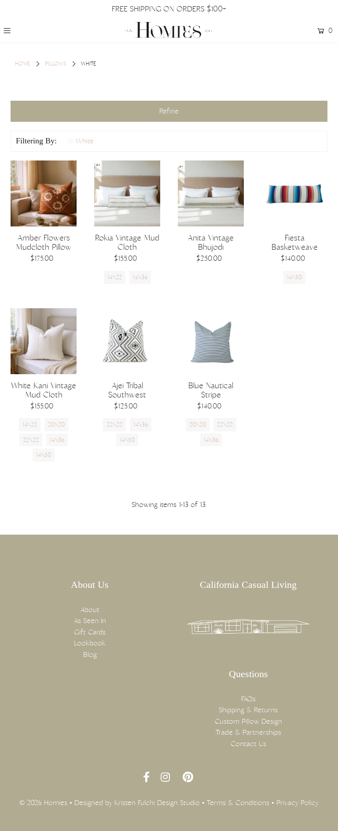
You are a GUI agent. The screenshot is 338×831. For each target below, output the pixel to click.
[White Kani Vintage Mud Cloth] (44, 341)
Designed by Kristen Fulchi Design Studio (137, 802)
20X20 (56, 424)
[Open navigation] (34, 30)
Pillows (55, 64)
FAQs (248, 699)
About (90, 609)
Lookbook (90, 643)
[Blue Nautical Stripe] (211, 341)
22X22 (31, 440)
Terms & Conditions (238, 802)
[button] (169, 111)
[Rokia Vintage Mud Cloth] (127, 193)
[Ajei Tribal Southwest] (127, 341)
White (85, 141)
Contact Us (248, 744)
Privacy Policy (297, 802)
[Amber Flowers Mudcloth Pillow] (44, 193)
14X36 (140, 277)
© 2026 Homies (43, 802)
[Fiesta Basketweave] (294, 193)
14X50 (294, 277)
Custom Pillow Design (248, 721)
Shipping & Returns (248, 710)
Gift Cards (90, 632)
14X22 (114, 277)
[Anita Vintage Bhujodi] (211, 193)
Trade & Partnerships (248, 732)
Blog (90, 654)
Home (22, 64)
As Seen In (90, 620)
